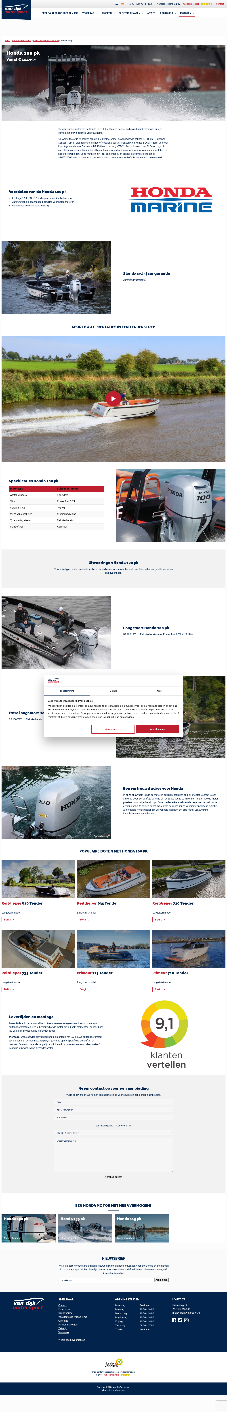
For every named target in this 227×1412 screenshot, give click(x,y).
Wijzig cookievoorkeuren (71, 1339)
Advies (151, 13)
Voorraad (88, 13)
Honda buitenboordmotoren (46, 40)
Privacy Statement (68, 1324)
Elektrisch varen (129, 13)
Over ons (63, 1320)
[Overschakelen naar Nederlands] (117, 4)
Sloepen (106, 13)
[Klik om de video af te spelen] (113, 399)
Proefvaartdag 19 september (60, 13)
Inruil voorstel (65, 1313)
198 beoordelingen (190, 4)
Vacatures (63, 1332)
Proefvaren (64, 1309)
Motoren (185, 13)
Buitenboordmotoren (21, 40)
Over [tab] (159, 690)
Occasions (166, 13)
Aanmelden (162, 1279)
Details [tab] (113, 690)
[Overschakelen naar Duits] (123, 4)
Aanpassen (111, 729)
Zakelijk (62, 1328)
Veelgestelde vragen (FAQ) (73, 1316)
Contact (220, 4)
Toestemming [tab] (67, 690)
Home (7, 40)
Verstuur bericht (113, 1176)
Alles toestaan (157, 729)
